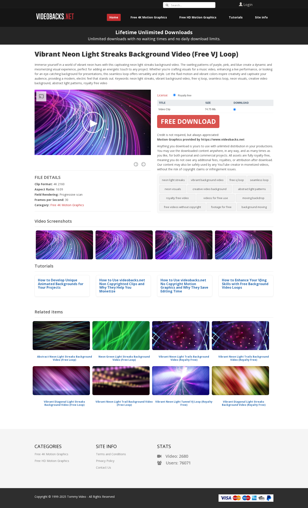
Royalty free (185, 95)
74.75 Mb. (210, 109)
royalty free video (177, 198)
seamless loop (259, 180)
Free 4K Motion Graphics (67, 205)
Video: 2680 (174, 456)
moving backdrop (253, 198)
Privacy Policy (105, 461)
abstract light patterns (252, 189)
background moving (254, 207)
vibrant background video (207, 180)
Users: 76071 (176, 463)
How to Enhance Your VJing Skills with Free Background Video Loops (245, 284)
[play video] (92, 122)
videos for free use (215, 198)
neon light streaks (173, 180)
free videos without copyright (182, 207)
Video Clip (164, 109)
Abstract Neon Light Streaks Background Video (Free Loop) (64, 358)
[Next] (143, 164)
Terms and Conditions (111, 454)
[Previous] (136, 164)
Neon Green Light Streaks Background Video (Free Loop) (124, 358)
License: (162, 95)
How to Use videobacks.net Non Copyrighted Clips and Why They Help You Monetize (122, 285)
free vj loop (236, 180)
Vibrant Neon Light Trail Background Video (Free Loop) (124, 403)
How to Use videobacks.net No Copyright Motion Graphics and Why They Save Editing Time (184, 285)
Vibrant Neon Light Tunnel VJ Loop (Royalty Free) (183, 403)
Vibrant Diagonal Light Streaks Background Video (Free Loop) (64, 403)
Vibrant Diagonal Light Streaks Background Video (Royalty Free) (243, 403)
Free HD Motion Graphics (52, 461)
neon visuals (173, 189)
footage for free (221, 207)
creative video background (209, 189)
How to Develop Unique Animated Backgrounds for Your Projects (60, 284)
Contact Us (103, 467)
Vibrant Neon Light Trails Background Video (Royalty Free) (184, 358)
